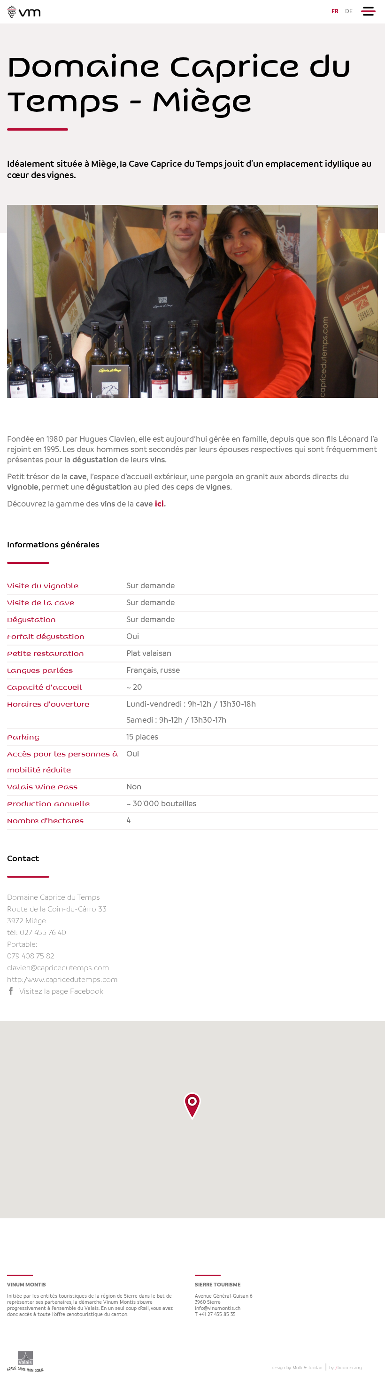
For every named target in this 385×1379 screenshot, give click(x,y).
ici (159, 504)
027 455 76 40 (43, 933)
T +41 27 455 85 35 (215, 1314)
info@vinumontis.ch (217, 1308)
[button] (192, 1106)
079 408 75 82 (30, 956)
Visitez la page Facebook (61, 992)
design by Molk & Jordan (297, 1367)
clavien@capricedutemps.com (58, 968)
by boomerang (345, 1367)
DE (349, 11)
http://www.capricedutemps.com (62, 980)
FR (335, 11)
